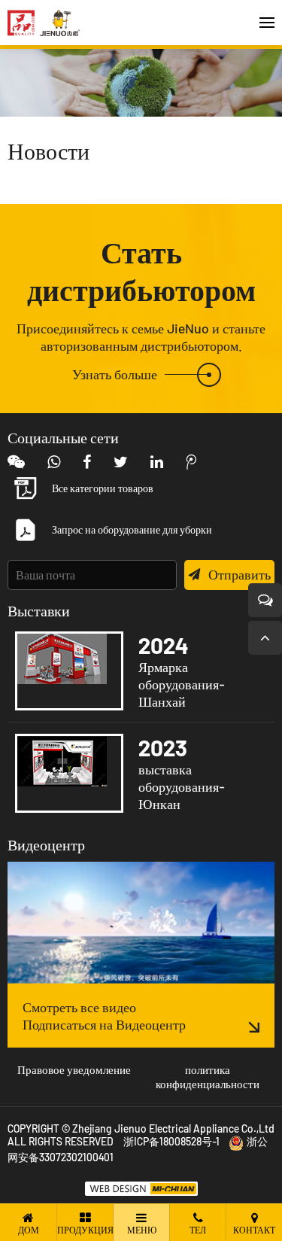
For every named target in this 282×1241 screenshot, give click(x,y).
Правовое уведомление (74, 1069)
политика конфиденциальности (207, 1076)
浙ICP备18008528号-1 (171, 1141)
